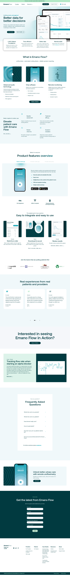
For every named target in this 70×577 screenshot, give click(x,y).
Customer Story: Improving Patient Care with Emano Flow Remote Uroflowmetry (45, 551)
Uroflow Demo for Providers (29, 552)
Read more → (10, 376)
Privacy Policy (56, 573)
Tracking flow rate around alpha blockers (45, 561)
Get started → (7, 133)
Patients (23, 4)
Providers (17, 4)
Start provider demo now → (35, 248)
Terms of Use (63, 573)
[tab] (21, 161)
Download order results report (54, 552)
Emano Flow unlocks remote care (45, 557)
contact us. (38, 445)
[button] (29, 4)
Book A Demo (35, 343)
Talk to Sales (45, 4)
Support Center (62, 551)
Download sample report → (57, 245)
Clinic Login (64, 4)
